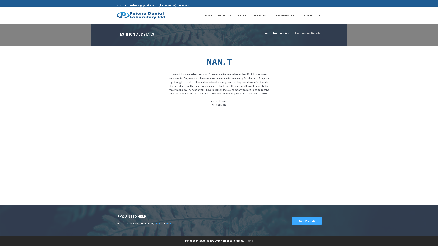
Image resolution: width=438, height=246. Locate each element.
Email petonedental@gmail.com (136, 5)
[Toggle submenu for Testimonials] (296, 15)
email (169, 223)
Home (264, 33)
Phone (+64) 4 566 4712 (175, 5)
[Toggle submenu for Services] (268, 15)
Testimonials (281, 33)
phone (158, 223)
